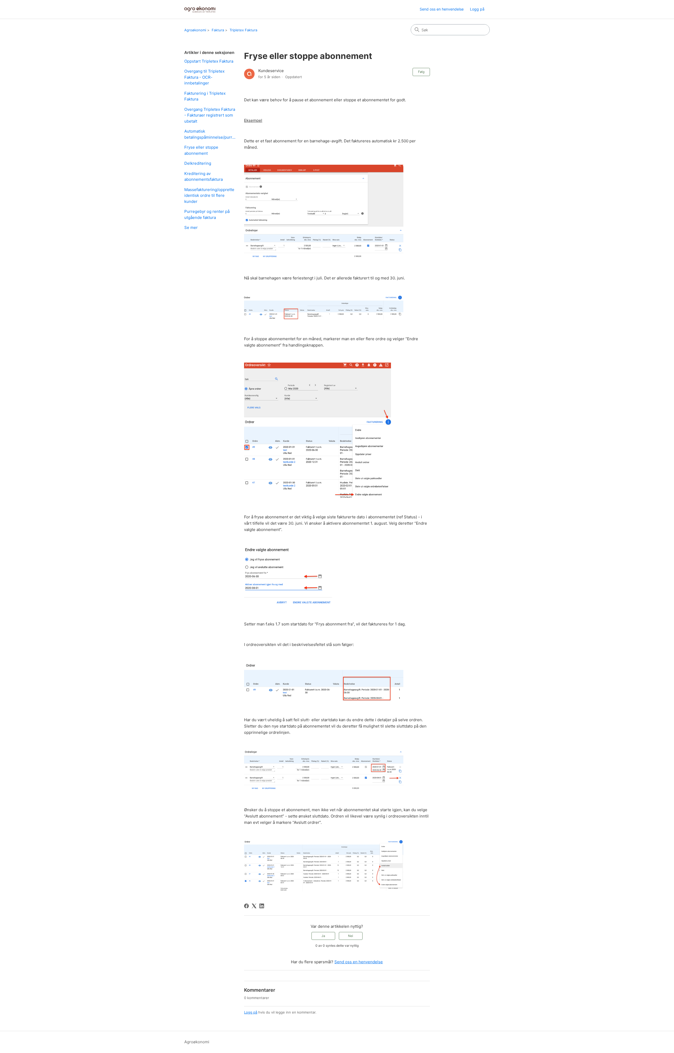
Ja (323, 936)
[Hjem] (199, 9)
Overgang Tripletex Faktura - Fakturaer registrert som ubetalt (209, 115)
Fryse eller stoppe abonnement (201, 150)
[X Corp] (254, 906)
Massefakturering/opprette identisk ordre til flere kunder (209, 195)
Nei (350, 936)
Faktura (218, 30)
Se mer (191, 227)
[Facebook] (246, 906)
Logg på (250, 1012)
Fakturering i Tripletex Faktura (205, 96)
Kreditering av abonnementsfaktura (203, 176)
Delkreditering (197, 163)
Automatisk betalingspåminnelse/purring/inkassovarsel (210, 134)
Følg (421, 72)
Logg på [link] (477, 9)
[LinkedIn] (261, 906)
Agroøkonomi (195, 30)
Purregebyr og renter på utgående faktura (207, 214)
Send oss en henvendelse (442, 9)
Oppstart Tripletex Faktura (208, 61)
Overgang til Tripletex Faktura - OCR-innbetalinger (204, 77)
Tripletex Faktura (243, 30)
